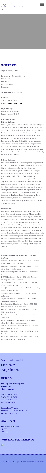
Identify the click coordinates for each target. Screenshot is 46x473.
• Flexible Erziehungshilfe (10, 426)
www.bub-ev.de (10, 402)
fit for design (39, 462)
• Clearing (4, 432)
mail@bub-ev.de (11, 400)
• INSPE (4, 429)
